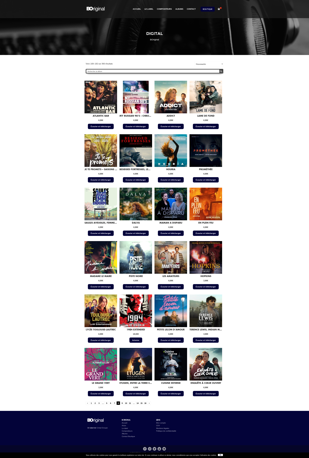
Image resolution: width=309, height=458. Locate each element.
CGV (158, 425)
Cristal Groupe (102, 428)
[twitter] (154, 448)
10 (126, 403)
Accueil (124, 423)
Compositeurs (127, 431)
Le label (125, 428)
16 (145, 403)
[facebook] (144, 448)
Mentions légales (162, 428)
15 (141, 403)
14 (138, 403)
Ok (220, 455)
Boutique (131, 436)
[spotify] (164, 448)
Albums (124, 434)
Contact (125, 436)
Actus (124, 425)
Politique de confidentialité (166, 431)
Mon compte (161, 423)
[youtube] (159, 448)
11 (130, 403)
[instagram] (149, 448)
